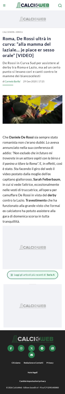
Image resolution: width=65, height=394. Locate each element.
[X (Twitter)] (31, 348)
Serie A (19, 32)
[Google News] (52, 348)
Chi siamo (16, 362)
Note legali (32, 372)
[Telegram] (42, 348)
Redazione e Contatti (33, 362)
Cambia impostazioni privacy (32, 381)
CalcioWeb (8, 32)
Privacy (49, 362)
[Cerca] (60, 5)
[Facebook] (10, 348)
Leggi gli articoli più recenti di (34, 274)
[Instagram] (21, 348)
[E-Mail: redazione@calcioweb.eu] (31, 355)
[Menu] (4, 5)
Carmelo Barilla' (13, 81)
